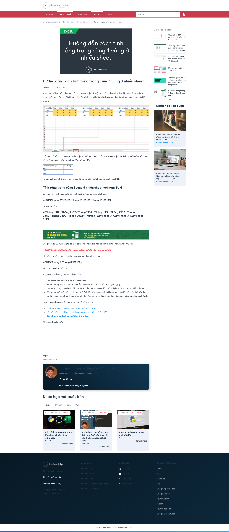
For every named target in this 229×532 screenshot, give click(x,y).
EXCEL (160, 469)
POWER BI (161, 479)
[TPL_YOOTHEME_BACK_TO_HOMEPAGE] (58, 5)
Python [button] (58, 405)
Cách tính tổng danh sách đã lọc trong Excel (68, 316)
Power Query (163, 499)
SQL (159, 484)
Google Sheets (163, 494)
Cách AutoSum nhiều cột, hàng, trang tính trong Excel (71, 308)
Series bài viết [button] (65, 14)
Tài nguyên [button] (82, 14)
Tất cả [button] (47, 405)
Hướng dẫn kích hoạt (52, 483)
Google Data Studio (166, 514)
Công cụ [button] (110, 14)
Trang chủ (49, 14)
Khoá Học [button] (96, 14)
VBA (159, 474)
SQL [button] (69, 405)
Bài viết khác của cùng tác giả (72, 385)
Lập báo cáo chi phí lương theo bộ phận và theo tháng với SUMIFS (77, 312)
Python (160, 504)
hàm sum (53, 359)
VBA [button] (77, 405)
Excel (45, 359)
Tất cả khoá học (52, 477)
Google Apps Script (166, 489)
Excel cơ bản (61, 87)
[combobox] (158, 14)
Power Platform (164, 509)
